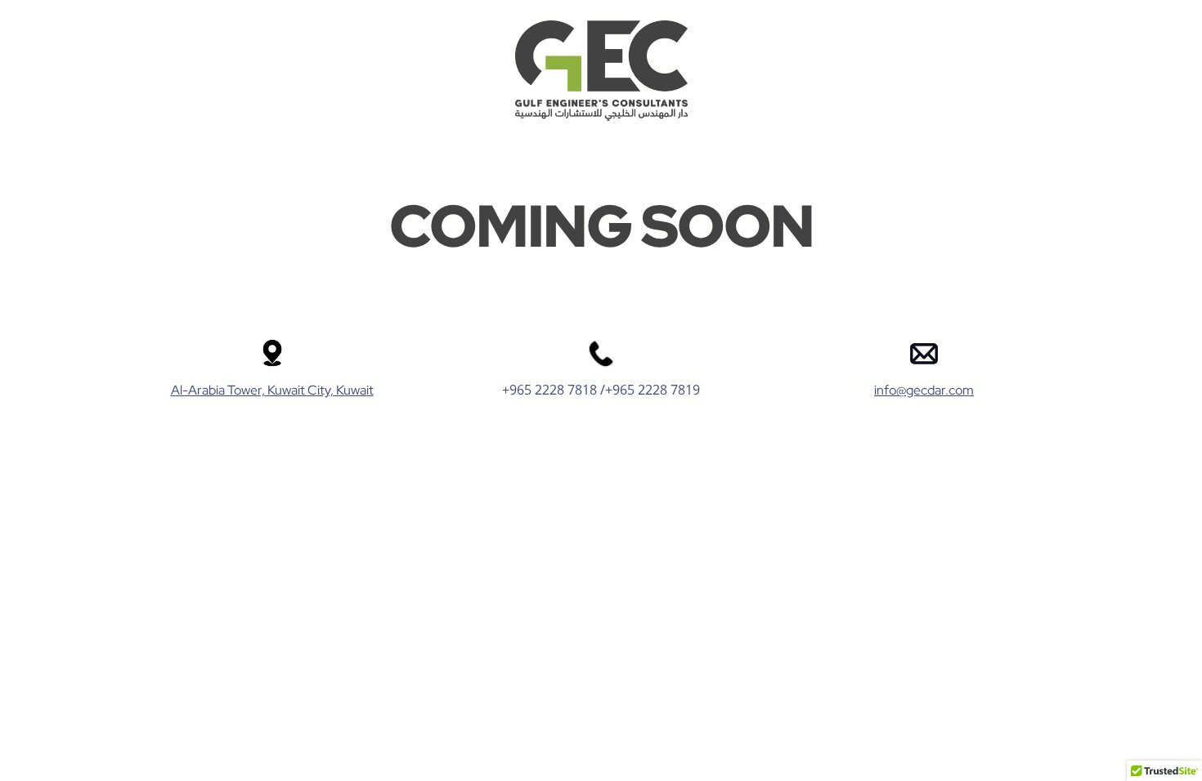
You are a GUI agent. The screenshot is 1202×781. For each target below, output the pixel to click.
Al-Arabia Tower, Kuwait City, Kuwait (272, 390)
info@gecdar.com (924, 390)
